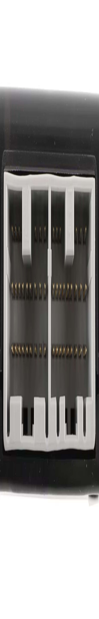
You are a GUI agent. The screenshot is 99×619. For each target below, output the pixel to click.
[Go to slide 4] (4, 316)
